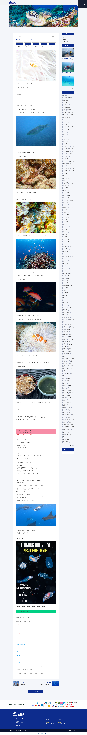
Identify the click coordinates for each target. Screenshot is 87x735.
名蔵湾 (64, 353)
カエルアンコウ (66, 151)
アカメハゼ (65, 124)
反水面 (70, 336)
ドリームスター (66, 222)
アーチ (72, 126)
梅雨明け (68, 380)
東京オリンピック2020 (67, 377)
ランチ (72, 312)
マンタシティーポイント (67, 285)
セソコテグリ (65, 188)
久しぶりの (65, 319)
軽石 (73, 419)
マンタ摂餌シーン (66, 288)
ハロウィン (65, 243)
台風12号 (64, 343)
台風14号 (70, 343)
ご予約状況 (65, 112)
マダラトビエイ (66, 280)
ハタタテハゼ (65, 234)
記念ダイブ (69, 417)
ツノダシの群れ (66, 210)
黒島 (64, 434)
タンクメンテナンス (66, 193)
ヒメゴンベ (65, 253)
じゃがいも (71, 112)
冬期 (70, 331)
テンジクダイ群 (66, 214)
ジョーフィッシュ (66, 177)
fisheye (71, 99)
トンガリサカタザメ (66, 219)
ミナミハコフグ (66, 292)
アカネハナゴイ (66, 122)
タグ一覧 (71, 445)
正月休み (64, 383)
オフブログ (65, 148)
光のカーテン (68, 324)
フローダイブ (65, 268)
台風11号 (68, 341)
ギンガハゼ (72, 161)
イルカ (69, 134)
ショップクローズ (66, 175)
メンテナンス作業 (66, 300)
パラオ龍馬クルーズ (66, 251)
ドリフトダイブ (66, 221)
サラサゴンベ (65, 170)
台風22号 (70, 344)
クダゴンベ (69, 163)
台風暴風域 (65, 349)
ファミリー (65, 260)
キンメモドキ (65, 161)
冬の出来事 (72, 327)
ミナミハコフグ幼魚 (66, 293)
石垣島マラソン (66, 405)
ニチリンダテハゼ (66, 231)
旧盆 (64, 373)
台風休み (69, 346)
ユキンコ (69, 307)
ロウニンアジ (65, 315)
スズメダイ (65, 183)
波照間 (64, 388)
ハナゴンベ (65, 238)
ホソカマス (71, 273)
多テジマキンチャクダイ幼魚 (68, 358)
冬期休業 (71, 332)
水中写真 (70, 387)
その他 (64, 39)
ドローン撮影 (65, 224)
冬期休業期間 (65, 334)
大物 (68, 361)
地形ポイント (69, 354)
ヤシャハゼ (65, 305)
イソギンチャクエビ (66, 131)
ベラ (70, 268)
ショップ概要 (25, 730)
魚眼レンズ (69, 431)
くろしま (69, 110)
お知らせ (64, 37)
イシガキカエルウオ (66, 127)
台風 (64, 341)
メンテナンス (65, 297)
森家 (70, 382)
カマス (64, 153)
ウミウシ (64, 141)
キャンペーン (65, 158)
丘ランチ (72, 317)
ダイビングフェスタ (66, 199)
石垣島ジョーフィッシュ (67, 402)
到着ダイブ (65, 336)
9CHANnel (65, 97)
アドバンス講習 (66, 126)
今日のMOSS (71, 319)
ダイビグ (64, 195)
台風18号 (64, 344)
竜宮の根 (68, 407)
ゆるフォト (70, 115)
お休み (64, 109)
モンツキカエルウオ (66, 302)
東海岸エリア (69, 378)
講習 (64, 419)
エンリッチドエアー (66, 144)
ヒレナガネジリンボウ (67, 254)
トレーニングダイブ (66, 217)
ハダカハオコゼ (66, 236)
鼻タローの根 (65, 441)
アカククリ (65, 119)
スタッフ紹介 (71, 183)
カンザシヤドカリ (70, 154)
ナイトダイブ (65, 226)
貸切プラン (69, 419)
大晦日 (64, 361)
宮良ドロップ (65, 363)
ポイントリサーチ (66, 277)
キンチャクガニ (66, 160)
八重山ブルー (65, 326)
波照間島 (69, 388)
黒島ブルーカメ (66, 436)
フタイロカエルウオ (66, 266)
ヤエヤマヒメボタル (66, 304)
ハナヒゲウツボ (66, 239)
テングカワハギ (66, 212)
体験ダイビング (66, 322)
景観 (64, 375)
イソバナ (64, 132)
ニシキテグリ (65, 229)
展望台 (72, 365)
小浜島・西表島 (66, 365)
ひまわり (64, 114)
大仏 (64, 360)
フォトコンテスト (66, 263)
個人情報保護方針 (18, 730)
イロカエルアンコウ (66, 136)
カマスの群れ (69, 153)
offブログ (71, 104)
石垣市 (72, 405)
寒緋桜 (71, 363)
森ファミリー (65, 382)
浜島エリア (65, 390)
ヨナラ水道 (65, 310)
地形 (64, 354)
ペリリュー (65, 270)
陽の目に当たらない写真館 (68, 424)
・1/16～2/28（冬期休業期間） (21, 629)
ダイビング (70, 195)
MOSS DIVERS (65, 100)
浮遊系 (70, 390)
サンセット (72, 170)
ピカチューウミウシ (66, 258)
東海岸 (64, 378)
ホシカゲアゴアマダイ (67, 271)
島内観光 (64, 366)
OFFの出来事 (65, 104)
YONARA (70, 105)
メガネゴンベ (65, 295)
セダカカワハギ (66, 190)
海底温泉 (64, 395)
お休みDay (69, 109)
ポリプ (72, 277)
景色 (72, 373)
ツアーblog (71, 207)
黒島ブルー (69, 434)
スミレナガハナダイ (66, 185)
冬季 (64, 329)
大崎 (67, 360)
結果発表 (64, 412)
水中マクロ (65, 385)
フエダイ (70, 260)
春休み (68, 373)
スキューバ (65, 180)
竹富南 (68, 409)
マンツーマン (65, 290)
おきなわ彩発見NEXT (67, 107)
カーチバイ (72, 156)
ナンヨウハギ (65, 227)
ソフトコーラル (66, 192)
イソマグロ (70, 132)
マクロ (64, 278)
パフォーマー (65, 249)
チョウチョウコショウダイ (68, 205)
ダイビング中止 (66, 202)
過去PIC (70, 421)
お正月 (64, 110)
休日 (64, 321)
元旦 (71, 322)
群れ (64, 414)
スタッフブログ (66, 41)
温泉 (73, 395)
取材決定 (68, 338)
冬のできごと (65, 327)
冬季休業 (68, 329)
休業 (67, 321)
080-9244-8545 (17, 725)
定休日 (72, 361)
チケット (70, 204)
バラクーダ (65, 246)
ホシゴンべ (65, 273)
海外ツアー (65, 393)
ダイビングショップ (66, 197)
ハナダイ (70, 238)
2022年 (67, 95)
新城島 (64, 370)
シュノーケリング (66, 173)
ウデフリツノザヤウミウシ (68, 139)
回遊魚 (72, 353)
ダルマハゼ (65, 204)
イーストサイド (66, 138)
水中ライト (71, 385)
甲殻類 (69, 399)
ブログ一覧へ (35, 691)
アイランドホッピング (67, 117)
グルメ (64, 165)
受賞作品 (64, 339)
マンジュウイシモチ (66, 282)
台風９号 (70, 351)
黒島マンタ (65, 437)
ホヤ (64, 275)
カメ (64, 154)
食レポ (73, 429)
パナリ (70, 246)
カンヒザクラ (65, 156)
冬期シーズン (65, 332)
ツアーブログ (65, 209)
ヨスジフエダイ (66, 309)
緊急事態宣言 (70, 412)
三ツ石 (64, 317)
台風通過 (70, 349)
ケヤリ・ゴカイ (70, 165)
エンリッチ (65, 143)
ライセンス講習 (66, 312)
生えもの (64, 399)
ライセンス (71, 310)
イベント (64, 134)
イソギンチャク (66, 129)
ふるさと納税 (70, 114)
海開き (69, 395)
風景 (69, 429)
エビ (69, 141)
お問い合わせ (11, 730)
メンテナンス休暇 (66, 299)
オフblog (72, 146)
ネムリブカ (65, 232)
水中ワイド (65, 387)
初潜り (71, 334)
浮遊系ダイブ (65, 392)
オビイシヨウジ (66, 146)
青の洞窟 (64, 429)
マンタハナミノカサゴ (67, 287)
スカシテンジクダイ (66, 178)
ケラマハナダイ (66, 166)
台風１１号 (65, 351)
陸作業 (69, 422)
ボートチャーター (70, 275)
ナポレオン (72, 226)
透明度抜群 (65, 421)
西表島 (64, 417)
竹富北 (64, 409)
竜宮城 (73, 407)
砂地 (64, 407)
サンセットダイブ (66, 171)
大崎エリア (72, 360)
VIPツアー (65, 105)
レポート (69, 314)
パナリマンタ (65, 248)
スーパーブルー (66, 187)
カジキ (72, 151)
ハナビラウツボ (66, 241)
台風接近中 (70, 348)
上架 (68, 317)
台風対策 (64, 348)
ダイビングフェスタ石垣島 (68, 200)
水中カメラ (70, 383)
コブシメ (72, 168)
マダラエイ (69, 278)
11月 (63, 95)
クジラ (64, 163)
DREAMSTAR (65, 99)
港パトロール (68, 397)
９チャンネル (65, 442)
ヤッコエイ (71, 305)
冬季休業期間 (65, 331)
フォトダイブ (65, 265)
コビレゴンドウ (66, 168)
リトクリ (64, 314)
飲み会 (64, 431)
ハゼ (70, 232)
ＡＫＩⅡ (71, 442)
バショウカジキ (66, 244)
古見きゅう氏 (70, 339)
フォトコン (65, 261)
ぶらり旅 (64, 115)
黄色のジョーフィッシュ (67, 432)
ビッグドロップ (66, 256)
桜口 (64, 380)
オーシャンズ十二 (66, 149)
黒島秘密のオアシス (66, 439)
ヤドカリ (64, 307)
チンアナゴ (65, 207)
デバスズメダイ (66, 215)
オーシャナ (71, 148)
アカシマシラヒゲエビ (67, 121)
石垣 (73, 399)
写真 (70, 326)
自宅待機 (68, 414)
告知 (68, 353)
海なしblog (72, 392)
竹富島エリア (65, 410)
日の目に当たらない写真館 (68, 371)
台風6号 (64, 346)
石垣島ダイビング (66, 404)
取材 (64, 338)
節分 (70, 410)
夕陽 (64, 356)
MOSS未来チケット (66, 102)
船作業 (64, 415)
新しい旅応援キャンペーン (68, 368)
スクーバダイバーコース (67, 182)
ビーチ (72, 256)
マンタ (64, 283)
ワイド (71, 315)
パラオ (71, 249)
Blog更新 (70, 97)
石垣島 (64, 400)
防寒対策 (64, 422)
